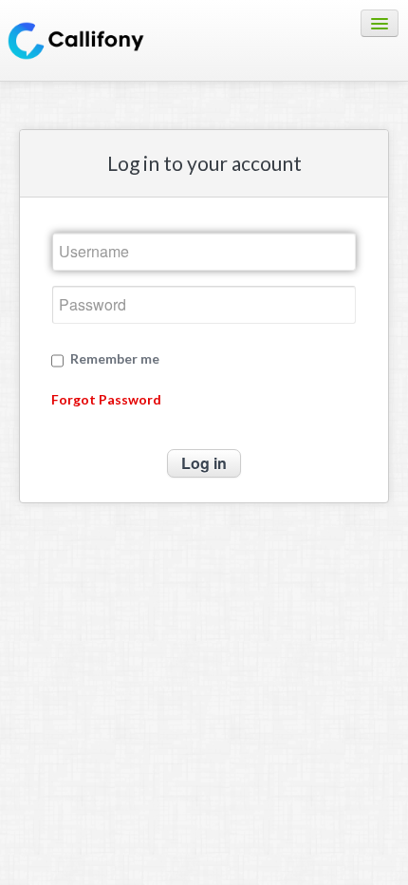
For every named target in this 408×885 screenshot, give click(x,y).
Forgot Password (106, 399)
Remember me (114, 359)
